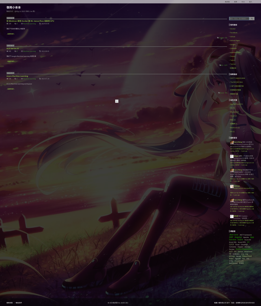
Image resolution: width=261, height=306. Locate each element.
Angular (238, 237)
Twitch (232, 60)
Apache (246, 237)
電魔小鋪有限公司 (220, 303)
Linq (242, 254)
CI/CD (231, 244)
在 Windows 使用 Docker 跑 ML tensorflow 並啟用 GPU (30, 21)
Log (246, 254)
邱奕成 (235, 216)
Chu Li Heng (237, 142)
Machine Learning (29, 23)
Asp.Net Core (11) (236, 104)
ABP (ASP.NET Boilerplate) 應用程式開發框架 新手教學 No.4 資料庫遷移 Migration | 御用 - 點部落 (242, 209)
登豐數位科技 (240, 303)
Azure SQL (233, 242)
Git (235, 251)
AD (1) (232, 131)
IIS (230, 253)
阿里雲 (241, 263)
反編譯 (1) (233, 124)
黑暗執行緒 (234, 94)
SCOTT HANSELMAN (237, 78)
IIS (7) (232, 108)
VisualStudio (239, 261)
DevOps (247, 247)
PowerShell (247, 256)
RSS (243, 2)
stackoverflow (235, 52)
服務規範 (10, 303)
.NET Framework (246, 235)
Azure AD (247, 240)
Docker (221, 38)
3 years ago (244, 151)
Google (232, 44)
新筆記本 (233, 68)
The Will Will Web (236, 82)
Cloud (237, 244)
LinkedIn (233, 48)
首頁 (235, 2)
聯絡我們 (19, 303)
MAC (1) (233, 120)
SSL (247, 258)
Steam (232, 56)
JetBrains (236, 254)
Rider (231, 258)
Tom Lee (236, 186)
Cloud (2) (233, 116)
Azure (222, 93)
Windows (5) (234, 112)
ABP (231, 237)
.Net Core (233, 234)
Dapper (240, 247)
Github (232, 36)
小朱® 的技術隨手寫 (237, 86)
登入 (250, 2)
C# (248, 242)
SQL (243, 258)
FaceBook (233, 32)
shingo (236, 156)
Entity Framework (244, 249)
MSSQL (232, 256)
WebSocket (233, 263)
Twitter (233, 64)
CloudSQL (244, 244)
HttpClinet (248, 251)
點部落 (227, 2)
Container (232, 247)
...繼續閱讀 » (11, 34)
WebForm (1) (235, 127)
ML (226, 38)
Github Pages (235, 40)
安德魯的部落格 (235, 90)
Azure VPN (242, 242)
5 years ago (236, 181)
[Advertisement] (242, 280)
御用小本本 (14, 7)
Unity (231, 261)
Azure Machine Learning (17, 76)
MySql (238, 256)
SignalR (238, 258)
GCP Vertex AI (13, 48)
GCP (225, 65)
